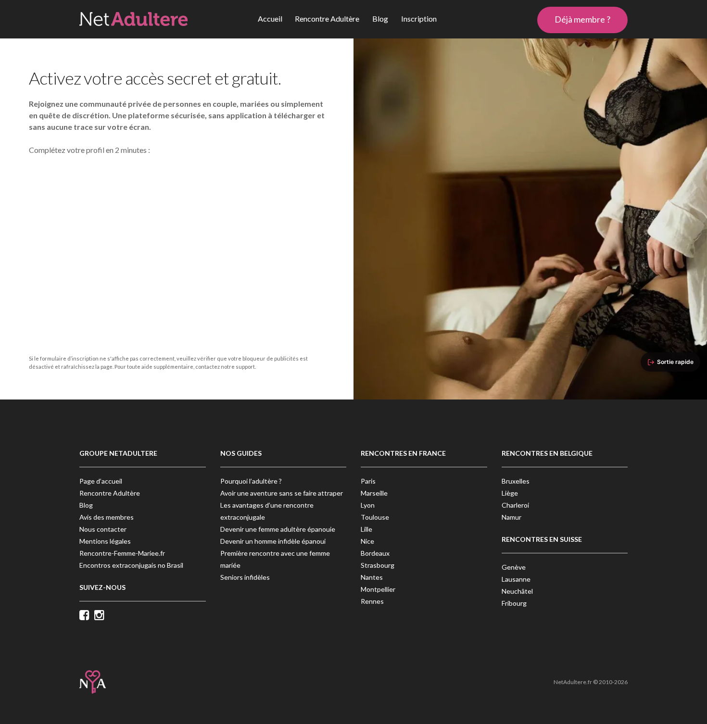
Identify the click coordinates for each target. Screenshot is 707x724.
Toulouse (375, 517)
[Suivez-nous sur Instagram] (101, 616)
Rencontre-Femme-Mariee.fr (122, 553)
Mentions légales (105, 541)
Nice (367, 541)
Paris (368, 481)
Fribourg (514, 603)
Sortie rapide (675, 361)
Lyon (368, 505)
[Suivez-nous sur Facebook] (86, 616)
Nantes (372, 577)
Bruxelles (516, 481)
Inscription (419, 18)
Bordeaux (375, 553)
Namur (511, 517)
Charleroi (515, 505)
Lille (366, 529)
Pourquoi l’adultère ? (251, 481)
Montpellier (378, 589)
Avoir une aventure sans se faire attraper (281, 493)
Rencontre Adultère (327, 18)
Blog (380, 18)
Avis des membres (106, 517)
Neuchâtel (517, 591)
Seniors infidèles (245, 577)
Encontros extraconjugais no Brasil (131, 565)
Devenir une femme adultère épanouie (277, 529)
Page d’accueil (100, 481)
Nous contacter (102, 529)
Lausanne (516, 579)
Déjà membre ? (582, 19)
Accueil (270, 18)
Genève (514, 567)
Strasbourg (377, 565)
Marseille (374, 493)
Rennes (372, 601)
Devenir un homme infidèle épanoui (273, 541)
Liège (510, 493)
